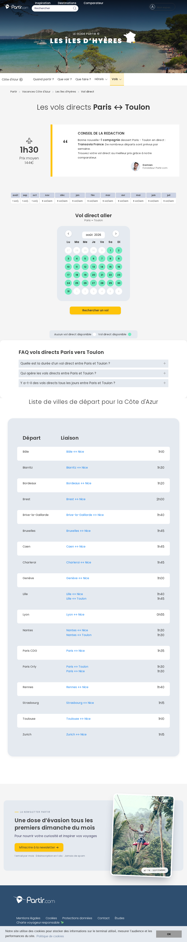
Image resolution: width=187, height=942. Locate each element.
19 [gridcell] (85, 275)
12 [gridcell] (85, 266)
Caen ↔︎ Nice (75, 546)
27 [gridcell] (68, 250)
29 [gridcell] (85, 250)
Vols (115, 79)
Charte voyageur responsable (38, 922)
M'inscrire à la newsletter (37, 847)
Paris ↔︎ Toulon (77, 667)
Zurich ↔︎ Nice (76, 734)
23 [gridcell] (118, 275)
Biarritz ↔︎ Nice (77, 467)
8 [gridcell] (110, 258)
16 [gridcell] (119, 266)
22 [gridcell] (110, 275)
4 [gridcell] (77, 258)
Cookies (51, 918)
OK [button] (169, 934)
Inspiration (43, 3)
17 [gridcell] (68, 275)
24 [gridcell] (68, 283)
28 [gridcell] (76, 250)
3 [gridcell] (68, 258)
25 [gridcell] (76, 283)
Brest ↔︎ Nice (75, 499)
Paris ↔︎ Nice (75, 651)
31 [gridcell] (102, 250)
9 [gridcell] (118, 258)
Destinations (67, 3)
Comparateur (93, 3)
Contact (104, 918)
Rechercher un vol (95, 310)
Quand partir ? (43, 79)
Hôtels (99, 79)
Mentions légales (28, 918)
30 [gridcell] (93, 250)
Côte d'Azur (10, 79)
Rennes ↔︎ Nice (77, 687)
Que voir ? (65, 79)
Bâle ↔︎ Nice (75, 452)
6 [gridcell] (93, 258)
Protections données (77, 918)
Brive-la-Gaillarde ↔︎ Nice (85, 515)
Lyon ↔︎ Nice (75, 614)
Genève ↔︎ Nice (77, 578)
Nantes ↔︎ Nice (77, 630)
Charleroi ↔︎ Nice (78, 562)
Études (119, 918)
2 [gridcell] (118, 250)
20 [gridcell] (93, 275)
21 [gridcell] (102, 275)
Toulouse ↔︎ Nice (78, 719)
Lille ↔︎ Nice (74, 594)
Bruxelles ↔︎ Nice (78, 531)
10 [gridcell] (68, 266)
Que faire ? (83, 79)
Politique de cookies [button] (50, 936)
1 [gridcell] (110, 250)
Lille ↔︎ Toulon (76, 598)
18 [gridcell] (77, 275)
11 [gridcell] (77, 266)
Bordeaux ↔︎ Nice (78, 483)
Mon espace (165, 7)
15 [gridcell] (110, 266)
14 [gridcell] (102, 266)
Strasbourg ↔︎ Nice (80, 703)
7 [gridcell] (102, 258)
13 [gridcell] (93, 266)
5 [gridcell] (85, 258)
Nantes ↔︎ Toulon (78, 635)
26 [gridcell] (85, 283)
